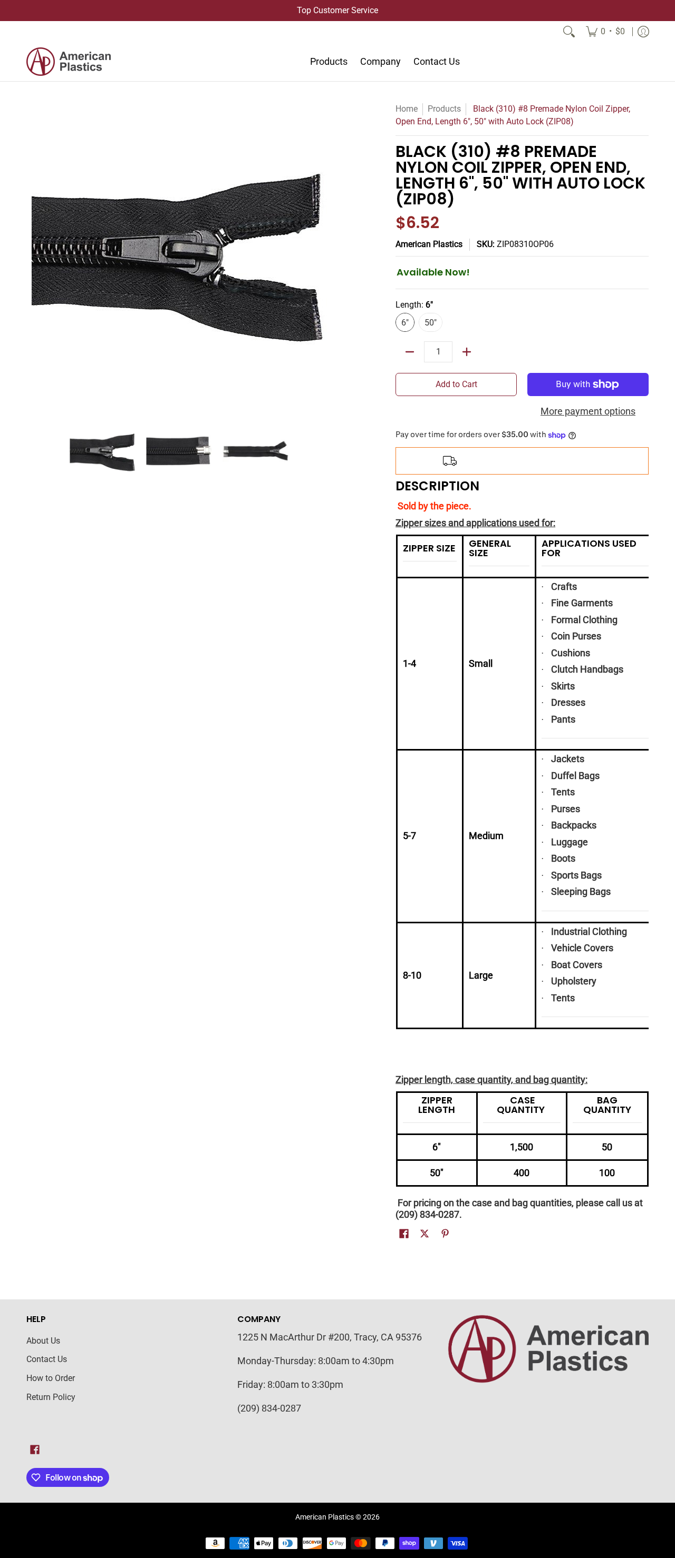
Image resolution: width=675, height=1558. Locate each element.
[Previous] (33, 255)
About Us (43, 1341)
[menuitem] (605, 31)
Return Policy (50, 1397)
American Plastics (429, 244)
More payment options (588, 411)
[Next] (324, 255)
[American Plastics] (68, 61)
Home (407, 109)
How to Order (50, 1378)
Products (444, 109)
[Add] (466, 351)
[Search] (569, 31)
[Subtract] (410, 351)
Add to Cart (456, 384)
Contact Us (46, 1359)
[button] (404, 1235)
